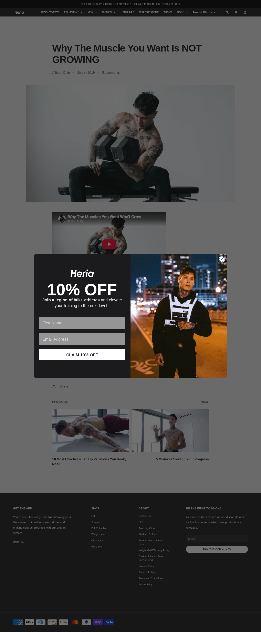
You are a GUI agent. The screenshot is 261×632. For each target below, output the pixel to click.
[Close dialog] (221, 259)
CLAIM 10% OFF (82, 355)
